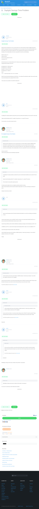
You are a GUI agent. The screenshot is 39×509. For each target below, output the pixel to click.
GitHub (21, 483)
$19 (2, 420)
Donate (19, 418)
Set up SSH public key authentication (7, 464)
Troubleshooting (13, 486)
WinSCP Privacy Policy (29, 506)
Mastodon (31, 486)
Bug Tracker (13, 491)
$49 (6, 420)
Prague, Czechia (11, 131)
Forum (35, 4)
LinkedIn (31, 490)
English (15, 475)
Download (18, 4)
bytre (7, 103)
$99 (8, 420)
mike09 (7, 290)
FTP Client (3, 486)
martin (7, 127)
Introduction (13, 4)
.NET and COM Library (5, 496)
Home (4, 4)
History (12, 490)
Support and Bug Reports (7, 8)
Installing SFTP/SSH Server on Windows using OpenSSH (9, 454)
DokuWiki (21, 488)
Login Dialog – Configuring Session (7, 450)
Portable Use (3, 499)
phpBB (21, 490)
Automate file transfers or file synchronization (8, 458)
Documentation (29, 4)
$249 (10, 420)
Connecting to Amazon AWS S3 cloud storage (8, 466)
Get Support (13, 483)
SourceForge (22, 485)
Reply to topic (5, 14)
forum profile (15, 284)
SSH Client (3, 490)
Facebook (31, 483)
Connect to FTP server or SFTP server (7, 460)
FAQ (11, 485)
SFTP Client (3, 488)
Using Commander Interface (6, 452)
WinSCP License (20, 506)
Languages (3, 493)
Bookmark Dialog (4, 462)
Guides (3, 485)
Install (24, 4)
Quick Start (3, 483)
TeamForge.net (22, 486)
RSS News (31, 491)
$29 (4, 420)
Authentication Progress (5, 456)
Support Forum (13, 488)
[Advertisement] (19, 25)
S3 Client (3, 491)
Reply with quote (5, 111)
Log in (14, 14)
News (8, 4)
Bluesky (31, 488)
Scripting (3, 494)
